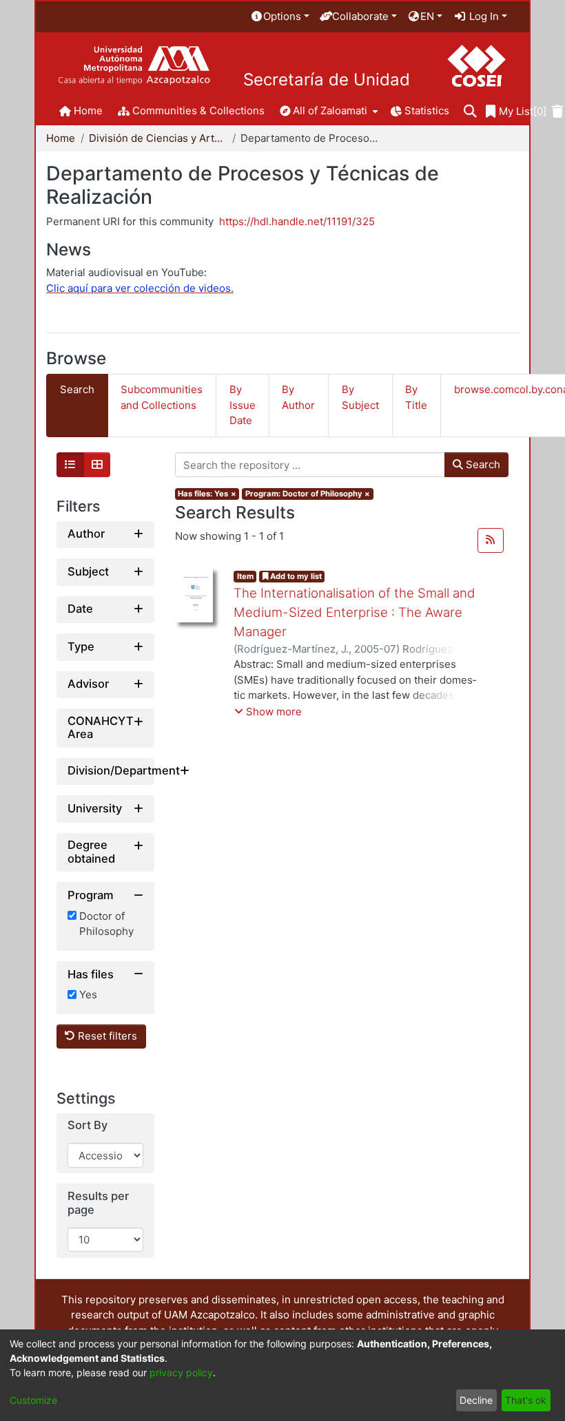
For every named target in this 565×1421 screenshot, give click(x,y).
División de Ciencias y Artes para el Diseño (158, 138)
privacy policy (181, 1372)
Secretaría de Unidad (326, 80)
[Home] (134, 65)
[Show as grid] (97, 464)
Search (481, 464)
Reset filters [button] (106, 1035)
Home (60, 138)
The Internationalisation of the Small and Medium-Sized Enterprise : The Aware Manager (354, 612)
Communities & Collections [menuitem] (198, 110)
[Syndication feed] (490, 540)
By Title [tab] (416, 397)
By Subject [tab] (360, 397)
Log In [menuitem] (482, 16)
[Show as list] (70, 464)
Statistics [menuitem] (426, 110)
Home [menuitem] (88, 110)
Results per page (98, 1203)
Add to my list (295, 576)
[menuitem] (279, 17)
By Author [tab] (298, 397)
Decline (476, 1400)
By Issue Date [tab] (242, 405)
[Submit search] (470, 112)
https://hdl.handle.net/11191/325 (297, 221)
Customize (33, 1400)
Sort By (87, 1125)
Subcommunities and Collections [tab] (162, 397)
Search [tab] (77, 389)
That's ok (525, 1400)
